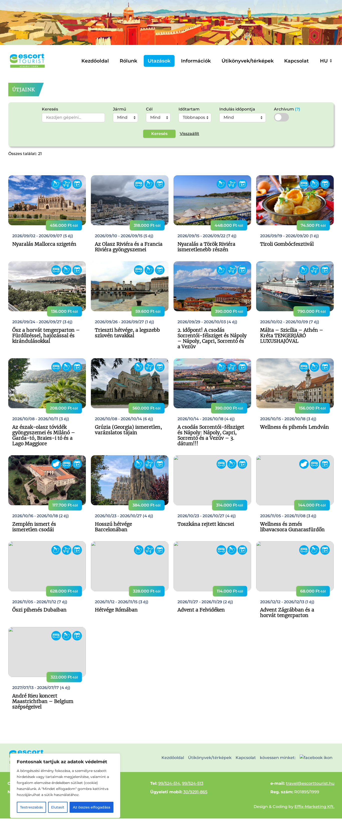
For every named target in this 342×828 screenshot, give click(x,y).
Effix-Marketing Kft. (314, 806)
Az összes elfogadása (91, 807)
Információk (196, 61)
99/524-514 (169, 783)
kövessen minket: (278, 757)
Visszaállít (189, 133)
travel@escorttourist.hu (310, 783)
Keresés (159, 133)
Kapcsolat (296, 61)
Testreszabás (31, 807)
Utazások (159, 61)
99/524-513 (192, 783)
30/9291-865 (195, 792)
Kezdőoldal (95, 61)
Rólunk (128, 61)
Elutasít (57, 807)
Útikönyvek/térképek (248, 61)
